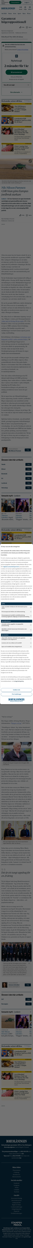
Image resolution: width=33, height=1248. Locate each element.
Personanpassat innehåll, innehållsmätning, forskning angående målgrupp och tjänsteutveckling (15, 615)
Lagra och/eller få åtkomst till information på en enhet (14, 607)
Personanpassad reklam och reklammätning (13, 611)
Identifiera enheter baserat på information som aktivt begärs (14, 629)
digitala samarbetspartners (11, 566)
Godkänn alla (16, 690)
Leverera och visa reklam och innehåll (12, 643)
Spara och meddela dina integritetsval (12, 646)
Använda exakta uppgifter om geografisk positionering (12, 624)
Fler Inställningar (16, 694)
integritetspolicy (19, 681)
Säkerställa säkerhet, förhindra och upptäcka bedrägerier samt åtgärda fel (13, 638)
